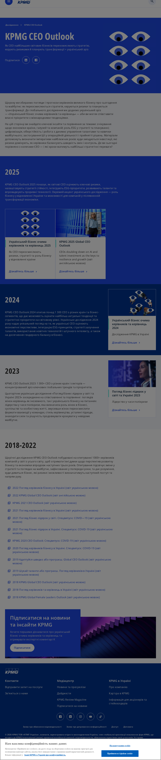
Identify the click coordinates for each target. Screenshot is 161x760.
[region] (80, 749)
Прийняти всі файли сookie (120, 753)
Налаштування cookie (120, 745)
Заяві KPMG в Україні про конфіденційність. (45, 755)
